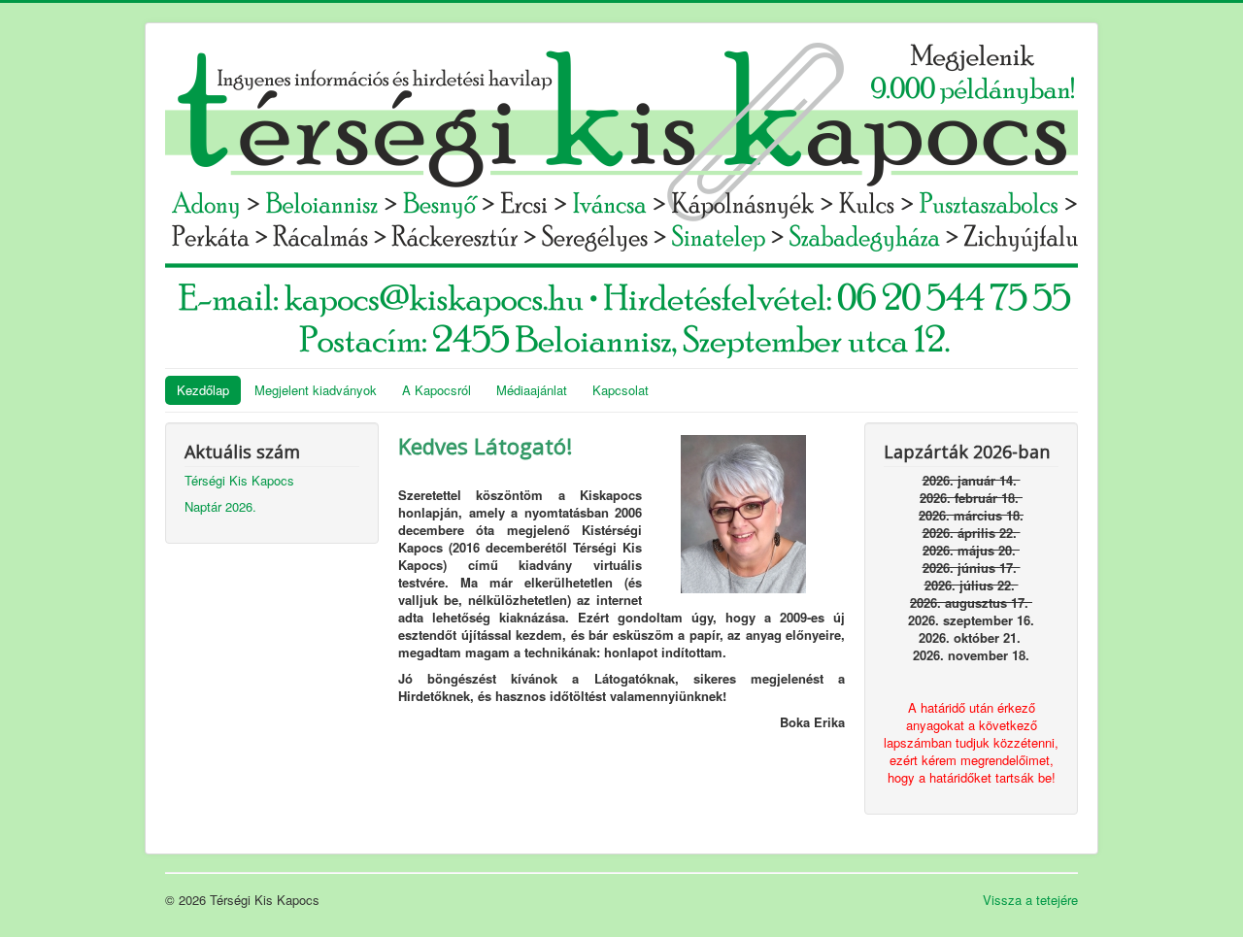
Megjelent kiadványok (315, 390)
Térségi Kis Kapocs (239, 480)
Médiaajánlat (531, 390)
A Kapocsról (436, 390)
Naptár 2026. (220, 506)
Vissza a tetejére (1030, 899)
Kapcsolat (620, 390)
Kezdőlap (203, 390)
